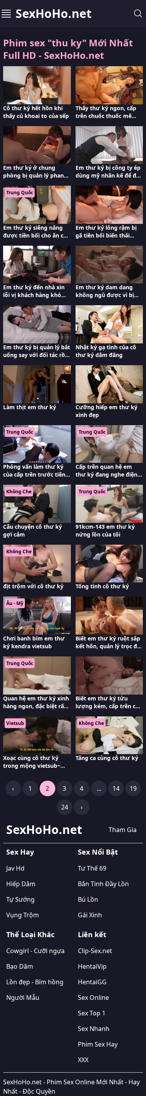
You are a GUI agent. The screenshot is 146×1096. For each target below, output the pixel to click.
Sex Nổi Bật (98, 852)
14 (116, 788)
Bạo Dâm (19, 966)
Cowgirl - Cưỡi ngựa (35, 950)
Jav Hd (15, 868)
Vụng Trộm (22, 915)
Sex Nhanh (93, 1028)
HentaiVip (92, 966)
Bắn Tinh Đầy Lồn (103, 884)
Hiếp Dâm (20, 884)
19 (133, 788)
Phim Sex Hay (98, 1044)
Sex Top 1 (92, 1013)
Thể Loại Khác (30, 934)
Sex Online (93, 997)
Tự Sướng (20, 899)
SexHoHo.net (53, 14)
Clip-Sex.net (95, 950)
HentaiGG (92, 982)
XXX (83, 1060)
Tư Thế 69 (92, 868)
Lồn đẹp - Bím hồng (34, 982)
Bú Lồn (88, 899)
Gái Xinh (90, 915)
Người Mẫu (22, 997)
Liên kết (92, 934)
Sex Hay (20, 852)
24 (64, 807)
